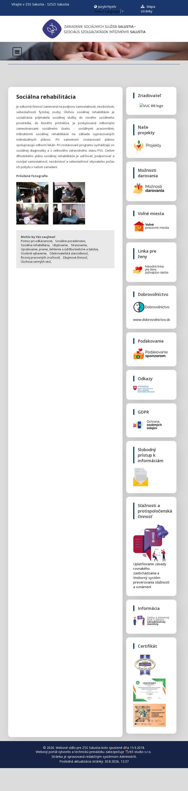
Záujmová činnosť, (75, 257)
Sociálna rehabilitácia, (35, 245)
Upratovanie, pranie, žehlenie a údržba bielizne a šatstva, (60, 249)
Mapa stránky (148, 8)
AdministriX (127, 756)
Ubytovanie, (61, 245)
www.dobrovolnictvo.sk (151, 319)
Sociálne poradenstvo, (70, 241)
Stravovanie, (79, 245)
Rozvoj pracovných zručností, (41, 257)
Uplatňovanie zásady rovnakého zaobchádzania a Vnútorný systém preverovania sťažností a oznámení (151, 575)
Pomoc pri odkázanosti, (37, 241)
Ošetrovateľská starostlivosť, (69, 253)
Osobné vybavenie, (34, 253)
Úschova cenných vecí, (36, 261)
